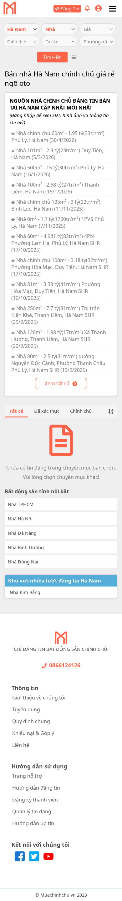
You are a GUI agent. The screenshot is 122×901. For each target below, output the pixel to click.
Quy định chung (31, 721)
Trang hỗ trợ (27, 775)
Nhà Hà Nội (20, 518)
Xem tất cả (58, 383)
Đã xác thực (46, 411)
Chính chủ (81, 411)
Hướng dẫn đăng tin (36, 787)
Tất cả (16, 411)
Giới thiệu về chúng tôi (38, 697)
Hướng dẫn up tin (33, 823)
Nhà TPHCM (20, 504)
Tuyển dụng (26, 709)
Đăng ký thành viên (35, 799)
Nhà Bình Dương (26, 547)
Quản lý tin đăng (31, 811)
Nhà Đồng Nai (23, 561)
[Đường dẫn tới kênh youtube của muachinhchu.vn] (48, 859)
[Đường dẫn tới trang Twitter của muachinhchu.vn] (34, 859)
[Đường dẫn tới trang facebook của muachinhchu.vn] (20, 859)
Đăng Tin (69, 9)
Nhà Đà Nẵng (22, 533)
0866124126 (64, 665)
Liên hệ (20, 745)
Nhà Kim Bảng (25, 592)
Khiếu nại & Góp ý (33, 733)
